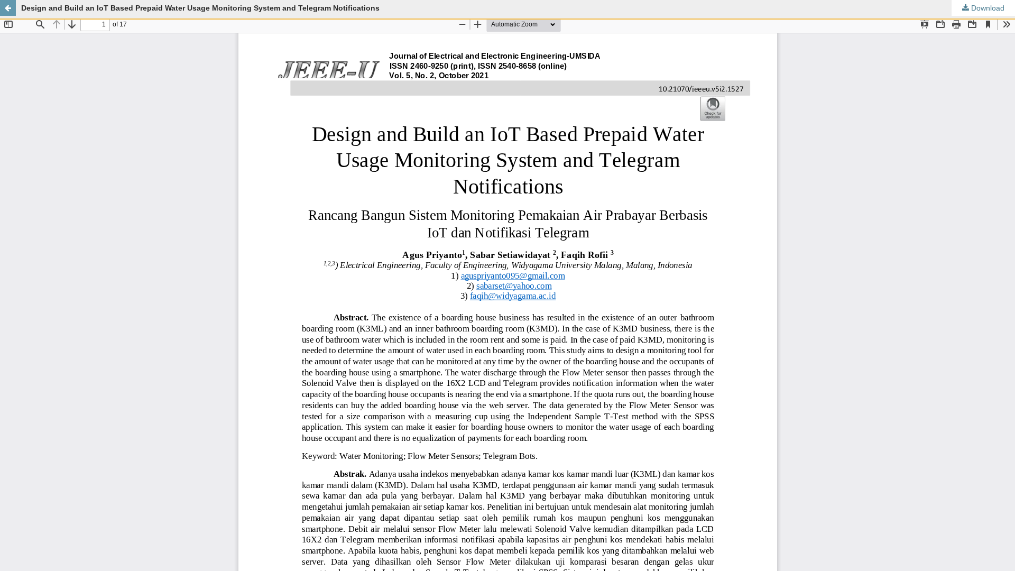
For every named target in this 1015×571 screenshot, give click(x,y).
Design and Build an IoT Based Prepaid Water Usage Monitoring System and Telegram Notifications (200, 8)
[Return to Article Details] (8, 8)
